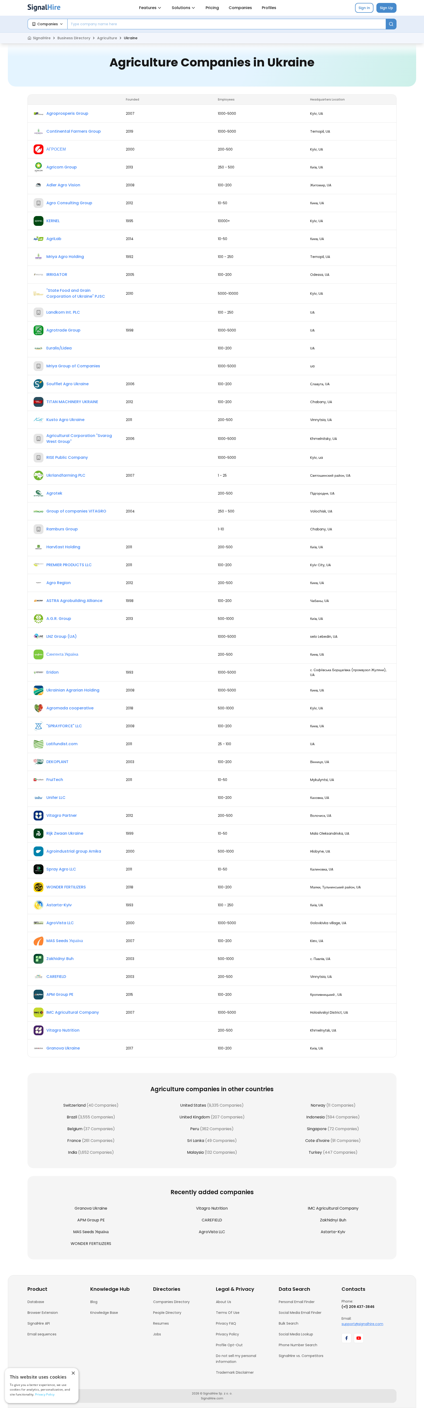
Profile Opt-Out (229, 1345)
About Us (223, 1301)
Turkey (315, 1152)
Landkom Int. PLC (63, 312)
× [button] (73, 1373)
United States (193, 1105)
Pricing (212, 8)
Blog (93, 1301)
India (72, 1152)
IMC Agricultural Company (72, 1012)
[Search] (391, 24)
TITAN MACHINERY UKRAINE (72, 402)
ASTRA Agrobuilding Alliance (74, 600)
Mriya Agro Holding (65, 256)
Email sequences (41, 1334)
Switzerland (74, 1105)
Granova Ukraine (63, 1048)
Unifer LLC (56, 797)
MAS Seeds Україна (64, 941)
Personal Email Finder (297, 1301)
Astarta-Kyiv (59, 905)
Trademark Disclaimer (235, 1372)
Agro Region (58, 583)
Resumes (161, 1323)
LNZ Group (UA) (61, 636)
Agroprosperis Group (67, 113)
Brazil (72, 1117)
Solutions (181, 8)
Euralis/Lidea (59, 348)
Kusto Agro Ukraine (65, 419)
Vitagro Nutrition (63, 1030)
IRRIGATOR (56, 274)
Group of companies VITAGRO (76, 511)
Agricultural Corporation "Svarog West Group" (79, 438)
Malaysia (195, 1152)
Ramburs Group (62, 529)
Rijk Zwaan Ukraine (64, 833)
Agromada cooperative (69, 708)
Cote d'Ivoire (317, 1140)
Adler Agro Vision (63, 185)
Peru (194, 1129)
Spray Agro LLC (61, 869)
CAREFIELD (56, 976)
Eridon (52, 672)
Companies (240, 8)
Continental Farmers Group (73, 131)
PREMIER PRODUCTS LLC (69, 565)
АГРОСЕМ (56, 149)
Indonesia (315, 1117)
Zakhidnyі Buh (60, 958)
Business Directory (73, 38)
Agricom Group (61, 167)
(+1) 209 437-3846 (358, 1306)
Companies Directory (171, 1301)
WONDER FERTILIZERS (66, 887)
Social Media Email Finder (300, 1312)
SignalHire (42, 38)
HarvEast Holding (63, 547)
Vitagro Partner (61, 815)
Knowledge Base (104, 1312)
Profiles (269, 8)
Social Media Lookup (296, 1334)
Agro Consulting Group (69, 203)
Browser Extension (42, 1312)
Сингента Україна (62, 654)
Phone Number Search (298, 1345)
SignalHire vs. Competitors (301, 1355)
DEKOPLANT (57, 762)
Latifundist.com (62, 744)
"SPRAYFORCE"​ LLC (64, 726)
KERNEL (53, 221)
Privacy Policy (227, 1334)
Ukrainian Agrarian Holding (72, 690)
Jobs (157, 1334)
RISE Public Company (67, 457)
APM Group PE (59, 994)
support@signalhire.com (362, 1323)
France (74, 1140)
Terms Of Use (227, 1312)
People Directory (167, 1312)
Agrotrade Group (63, 330)
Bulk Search (288, 1323)
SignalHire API (38, 1323)
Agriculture (107, 38)
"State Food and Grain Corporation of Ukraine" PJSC (75, 293)
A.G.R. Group (58, 618)
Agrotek (54, 493)
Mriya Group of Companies (73, 366)
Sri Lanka (195, 1140)
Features (148, 8)
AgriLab (53, 239)
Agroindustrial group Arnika (73, 851)
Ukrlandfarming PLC (65, 475)
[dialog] (42, 1385)
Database (35, 1301)
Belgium (74, 1129)
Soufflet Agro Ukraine (67, 384)
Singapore (317, 1129)
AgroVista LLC (60, 923)
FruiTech (54, 779)
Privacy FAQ (226, 1323)
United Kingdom (194, 1117)
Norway (318, 1105)
